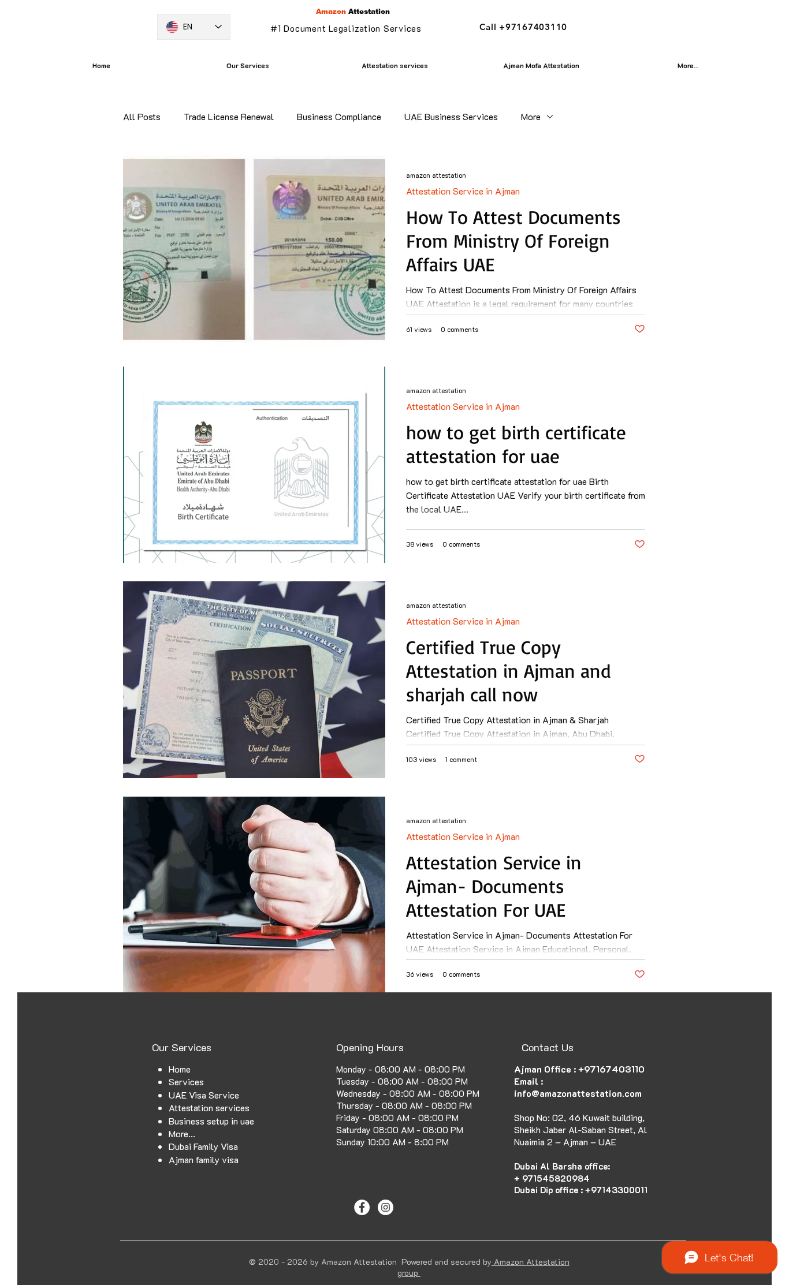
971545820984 (556, 1178)
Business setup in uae (211, 1121)
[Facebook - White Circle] (362, 1207)
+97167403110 (611, 1069)
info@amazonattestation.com (578, 1093)
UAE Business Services (451, 116)
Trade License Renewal (229, 116)
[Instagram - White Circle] (385, 1207)
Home (180, 1069)
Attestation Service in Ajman (463, 191)
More (531, 116)
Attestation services (209, 1107)
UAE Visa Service (204, 1095)
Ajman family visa (204, 1159)
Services (186, 1081)
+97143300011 (616, 1190)
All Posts (142, 116)
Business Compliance (339, 116)
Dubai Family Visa (203, 1146)
